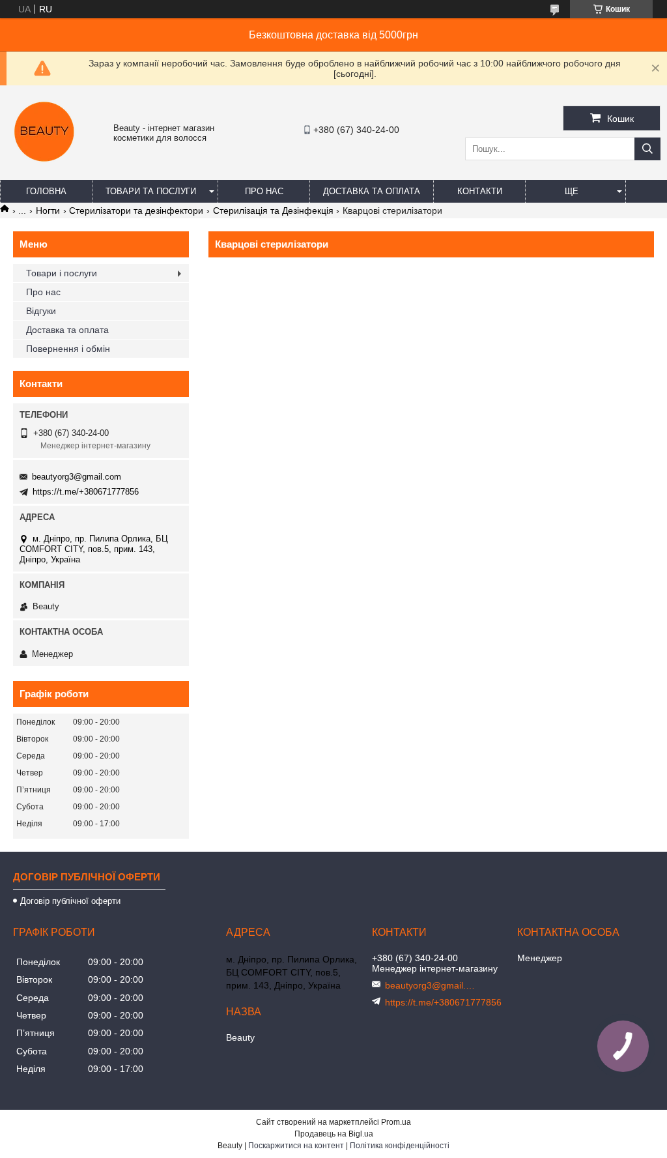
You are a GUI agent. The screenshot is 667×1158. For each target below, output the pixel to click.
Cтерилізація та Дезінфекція (273, 210)
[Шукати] (647, 149)
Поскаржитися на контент (296, 1145)
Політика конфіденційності (399, 1145)
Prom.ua (396, 1122)
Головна (46, 191)
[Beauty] (46, 167)
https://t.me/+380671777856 (86, 492)
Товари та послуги (151, 191)
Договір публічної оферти (70, 901)
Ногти (48, 210)
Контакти (479, 191)
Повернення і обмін (68, 348)
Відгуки (41, 311)
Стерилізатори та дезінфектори (136, 210)
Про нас (264, 191)
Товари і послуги (61, 273)
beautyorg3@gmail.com (76, 477)
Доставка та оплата (371, 191)
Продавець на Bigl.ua (333, 1133)
